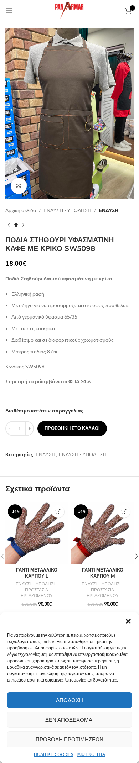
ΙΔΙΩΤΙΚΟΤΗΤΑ (91, 754)
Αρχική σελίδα (20, 210)
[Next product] (23, 224)
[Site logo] (69, 10)
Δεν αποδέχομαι (69, 719)
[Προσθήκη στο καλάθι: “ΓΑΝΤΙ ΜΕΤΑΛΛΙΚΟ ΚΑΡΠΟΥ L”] (58, 511)
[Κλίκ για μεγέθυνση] (19, 186)
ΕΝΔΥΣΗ (108, 210)
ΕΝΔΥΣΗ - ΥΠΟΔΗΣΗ (67, 210)
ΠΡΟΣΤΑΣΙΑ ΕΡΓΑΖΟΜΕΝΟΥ (37, 593)
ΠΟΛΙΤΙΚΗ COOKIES (53, 754)
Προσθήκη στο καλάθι (72, 428)
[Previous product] (8, 224)
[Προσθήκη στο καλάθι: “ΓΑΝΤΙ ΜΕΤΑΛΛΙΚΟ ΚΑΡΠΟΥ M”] (124, 511)
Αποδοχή (69, 700)
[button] (128, 621)
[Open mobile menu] (9, 11)
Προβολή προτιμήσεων (69, 739)
